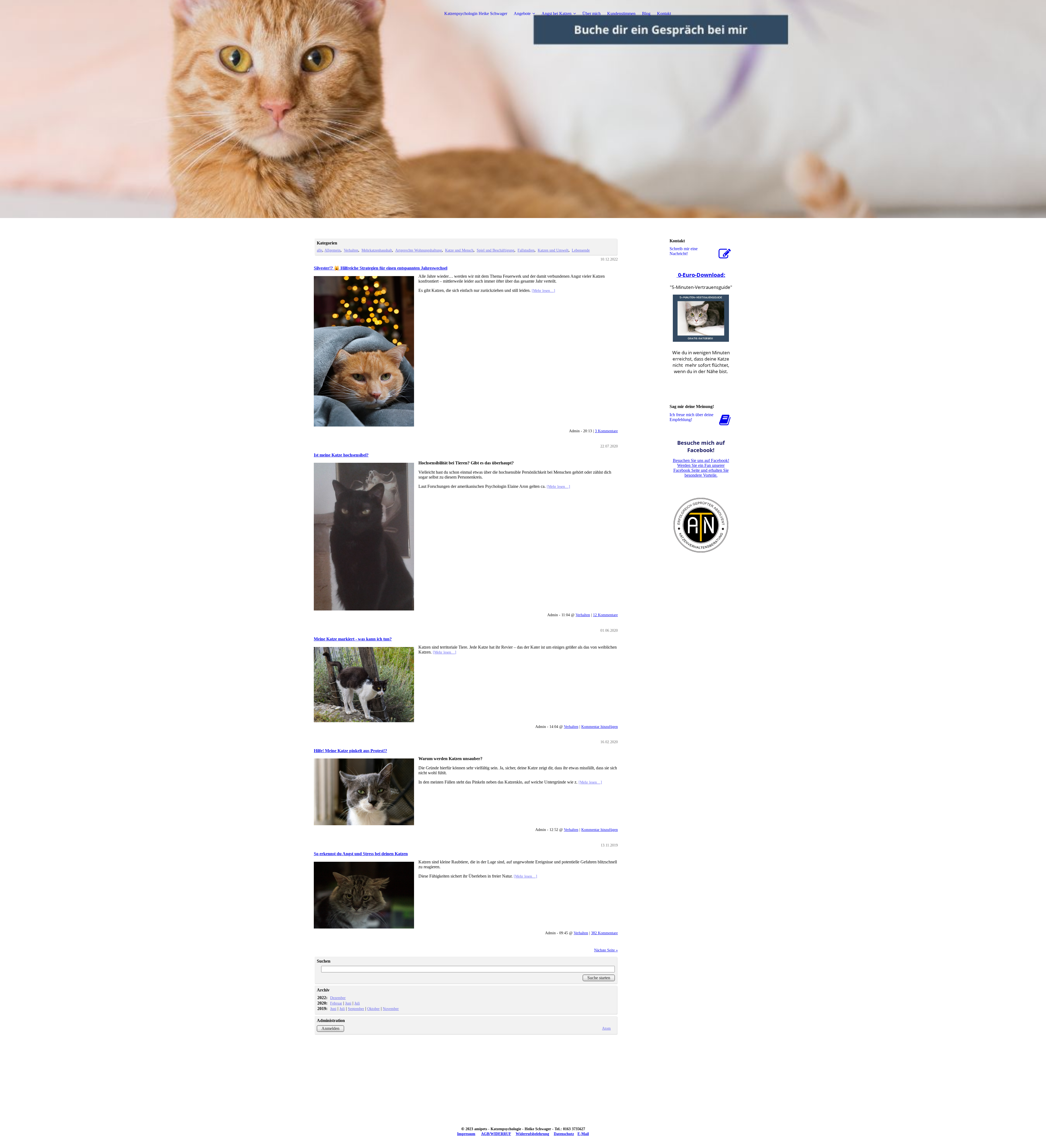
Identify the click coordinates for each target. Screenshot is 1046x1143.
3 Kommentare (606, 431)
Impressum (466, 1134)
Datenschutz (564, 1134)
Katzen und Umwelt (553, 250)
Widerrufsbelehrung (532, 1134)
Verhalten (351, 250)
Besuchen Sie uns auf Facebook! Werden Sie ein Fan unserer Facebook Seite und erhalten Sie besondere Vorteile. (701, 467)
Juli (357, 1003)
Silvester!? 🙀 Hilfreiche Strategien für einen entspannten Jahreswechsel (380, 268)
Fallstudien (526, 250)
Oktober (373, 1008)
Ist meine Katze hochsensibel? (341, 455)
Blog (646, 13)
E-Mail (583, 1134)
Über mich (591, 13)
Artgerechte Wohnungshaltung (418, 250)
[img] (348, 13)
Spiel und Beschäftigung (495, 250)
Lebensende (581, 250)
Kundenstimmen (621, 13)
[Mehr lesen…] (543, 290)
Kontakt (664, 13)
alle (319, 250)
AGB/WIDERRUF (496, 1134)
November (391, 1008)
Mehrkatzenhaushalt (376, 250)
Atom (606, 1028)
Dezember (338, 998)
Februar (336, 1003)
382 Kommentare (604, 933)
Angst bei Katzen (556, 13)
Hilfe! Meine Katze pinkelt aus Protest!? (350, 750)
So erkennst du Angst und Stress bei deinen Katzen (361, 853)
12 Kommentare (605, 615)
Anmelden (330, 1028)
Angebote (522, 13)
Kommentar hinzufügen (599, 726)
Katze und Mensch (459, 250)
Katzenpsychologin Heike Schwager (475, 13)
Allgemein (332, 250)
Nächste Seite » (606, 950)
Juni (348, 1003)
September (356, 1008)
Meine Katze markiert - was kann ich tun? (353, 639)
